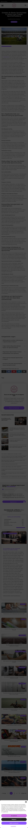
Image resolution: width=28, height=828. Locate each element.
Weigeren (14, 819)
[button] (26, 802)
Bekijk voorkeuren (14, 823)
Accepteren (14, 815)
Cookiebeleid (13, 826)
